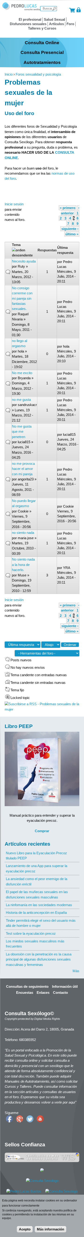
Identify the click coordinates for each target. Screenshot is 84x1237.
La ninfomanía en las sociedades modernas (39, 905)
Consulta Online (42, 42)
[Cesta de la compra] (72, 10)
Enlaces (43, 992)
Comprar (42, 831)
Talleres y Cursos (42, 28)
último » (71, 234)
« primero (67, 208)
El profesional (30, 19)
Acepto (25, 1229)
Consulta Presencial (42, 52)
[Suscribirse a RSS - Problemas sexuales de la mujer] (42, 709)
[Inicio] (22, 9)
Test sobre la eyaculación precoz (31, 933)
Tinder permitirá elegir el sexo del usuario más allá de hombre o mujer (41, 923)
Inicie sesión (14, 204)
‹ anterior (70, 210)
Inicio (9, 74)
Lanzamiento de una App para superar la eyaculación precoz (36, 868)
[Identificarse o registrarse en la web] (79, 10)
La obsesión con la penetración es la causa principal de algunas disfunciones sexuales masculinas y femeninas (38, 959)
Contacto (60, 992)
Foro (70, 24)
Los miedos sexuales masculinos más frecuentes (35, 943)
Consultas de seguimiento (27, 986)
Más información (50, 1229)
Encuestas (24, 992)
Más (76, 971)
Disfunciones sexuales (28, 24)
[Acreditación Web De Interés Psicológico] (42, 1171)
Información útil (65, 986)
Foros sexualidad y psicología (38, 74)
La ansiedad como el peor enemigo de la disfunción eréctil (36, 881)
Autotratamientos (42, 62)
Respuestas (47, 250)
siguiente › (69, 229)
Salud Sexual (54, 19)
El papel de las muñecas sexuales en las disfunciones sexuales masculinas (37, 894)
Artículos (56, 24)
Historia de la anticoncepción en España (36, 912)
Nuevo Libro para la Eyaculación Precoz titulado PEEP (36, 855)
